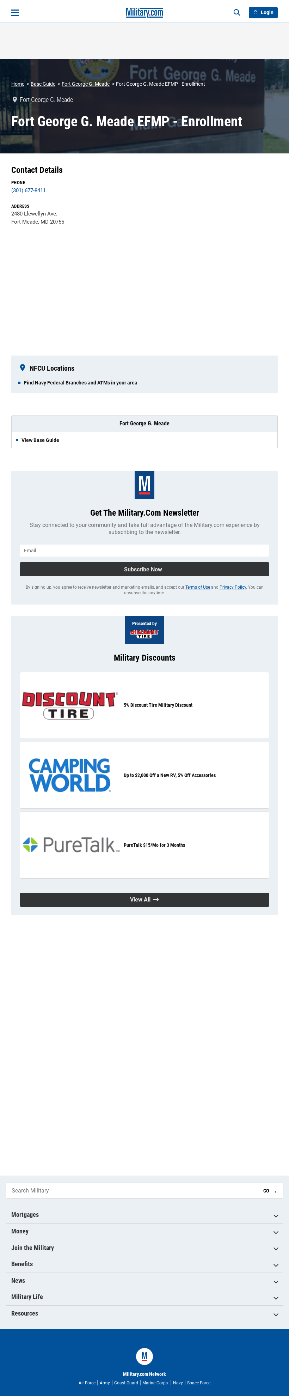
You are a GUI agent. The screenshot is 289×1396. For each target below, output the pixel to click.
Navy (178, 1382)
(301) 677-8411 (28, 190)
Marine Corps (155, 1382)
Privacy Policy (233, 587)
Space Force (198, 1382)
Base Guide (43, 84)
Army (105, 1382)
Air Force (87, 1382)
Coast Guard (126, 1382)
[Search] (237, 12)
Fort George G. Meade (86, 84)
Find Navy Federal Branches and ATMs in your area (80, 383)
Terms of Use (197, 587)
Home (17, 84)
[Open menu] (15, 13)
